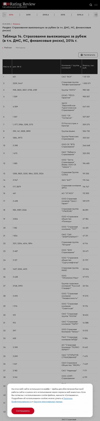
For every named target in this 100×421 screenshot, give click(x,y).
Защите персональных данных (48, 402)
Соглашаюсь (23, 411)
